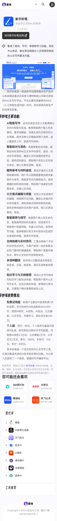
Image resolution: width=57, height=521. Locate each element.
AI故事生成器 (17, 430)
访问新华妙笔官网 (14, 35)
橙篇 (13, 422)
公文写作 (24, 29)
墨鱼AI (14, 475)
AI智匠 (14, 453)
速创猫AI (15, 460)
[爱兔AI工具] (6, 5)
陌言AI (14, 445)
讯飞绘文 (15, 437)
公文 (9, 100)
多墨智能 (15, 468)
